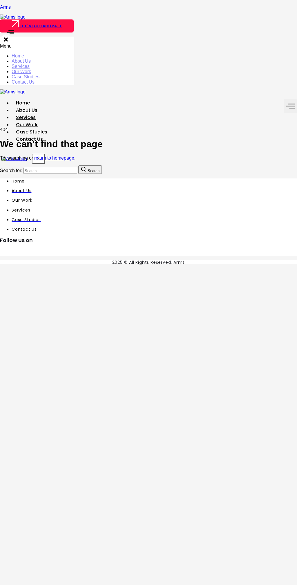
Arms (5, 7)
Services (21, 66)
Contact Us (23, 82)
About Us (21, 61)
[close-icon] (6, 41)
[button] (37, 46)
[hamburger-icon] (290, 106)
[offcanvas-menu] (7, 33)
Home (18, 55)
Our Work (21, 71)
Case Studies (25, 76)
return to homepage (54, 158)
